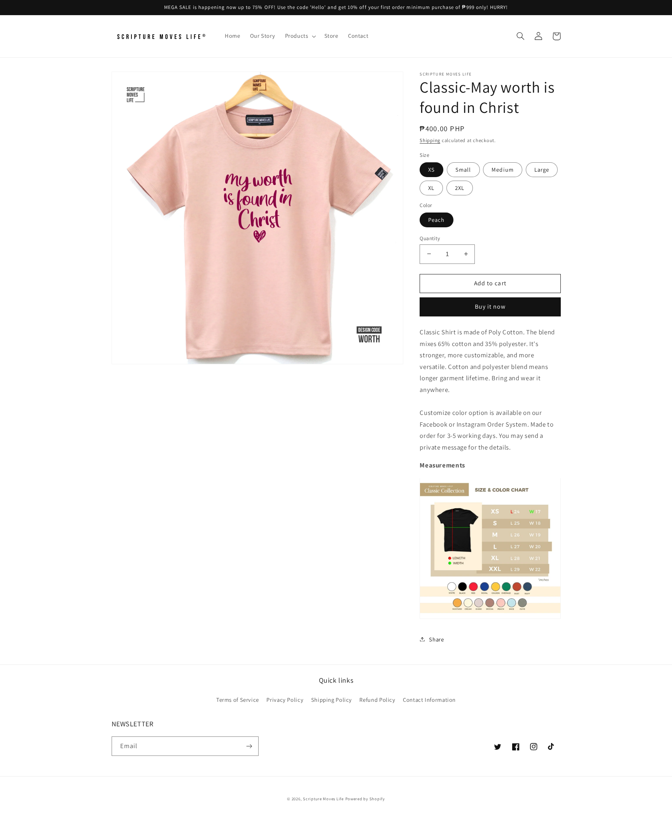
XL (431, 187)
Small (463, 169)
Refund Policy (377, 699)
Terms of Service (237, 699)
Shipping (430, 140)
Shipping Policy (331, 699)
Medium (502, 169)
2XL (459, 187)
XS (431, 169)
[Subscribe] (249, 746)
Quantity (430, 237)
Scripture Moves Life (323, 798)
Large (541, 169)
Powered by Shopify (365, 798)
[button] (299, 36)
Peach (436, 219)
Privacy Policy (284, 699)
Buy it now (490, 306)
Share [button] (436, 639)
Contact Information (429, 699)
